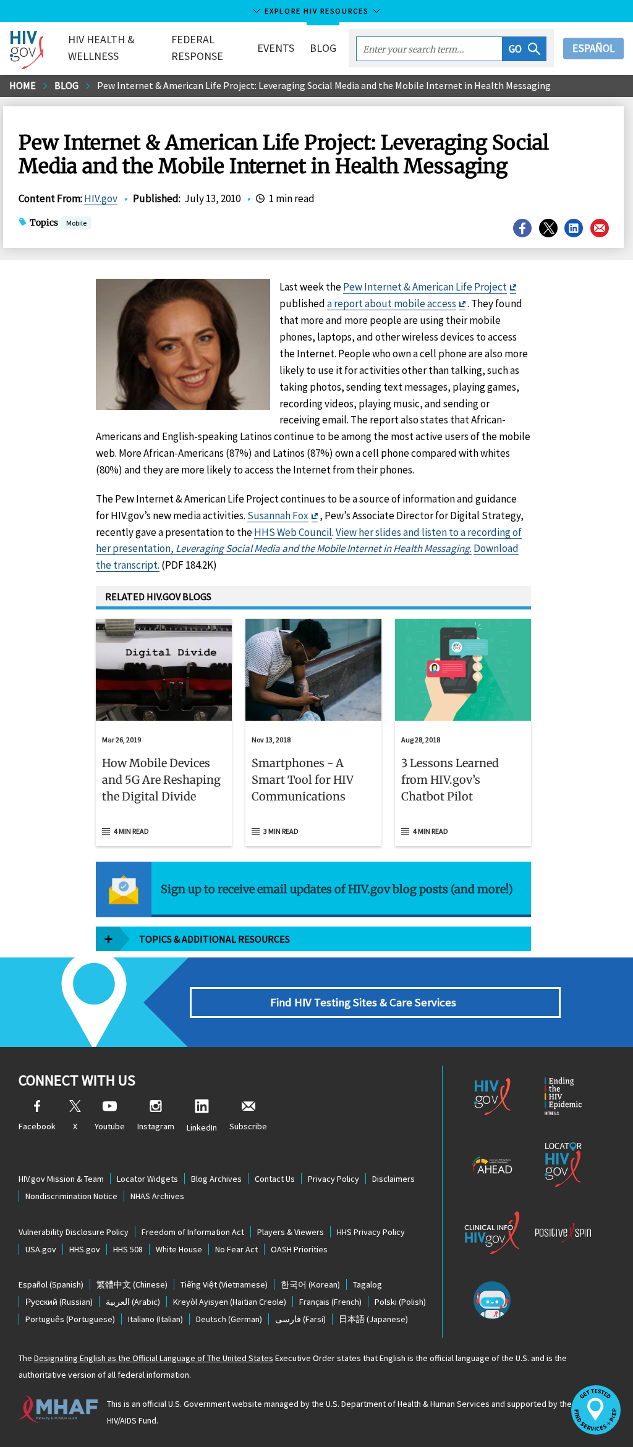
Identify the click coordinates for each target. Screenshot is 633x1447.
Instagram (155, 1126)
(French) (330, 1301)
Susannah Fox (277, 515)
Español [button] (593, 48)
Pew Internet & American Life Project (425, 287)
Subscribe (248, 1126)
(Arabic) (133, 1301)
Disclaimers (393, 1178)
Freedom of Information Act (193, 1231)
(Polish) (400, 1301)
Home (22, 85)
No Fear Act (236, 1249)
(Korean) (310, 1284)
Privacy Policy (333, 1178)
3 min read (281, 831)
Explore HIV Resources (316, 10)
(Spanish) (51, 1284)
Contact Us (275, 1178)
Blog (323, 48)
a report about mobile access (391, 303)
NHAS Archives (157, 1196)
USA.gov (40, 1249)
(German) (229, 1319)
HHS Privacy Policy (371, 1231)
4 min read (131, 831)
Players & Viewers (290, 1231)
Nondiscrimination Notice (71, 1196)
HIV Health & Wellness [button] (101, 47)
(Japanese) (373, 1319)
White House (179, 1249)
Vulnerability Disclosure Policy (74, 1231)
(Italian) (155, 1319)
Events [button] (275, 48)
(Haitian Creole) (229, 1301)
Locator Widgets (147, 1178)
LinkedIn (202, 1127)
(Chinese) (132, 1284)
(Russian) (59, 1301)
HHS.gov (84, 1249)
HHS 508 (128, 1249)
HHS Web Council (293, 532)
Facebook (37, 1126)
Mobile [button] (76, 222)
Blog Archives (216, 1178)
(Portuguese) (70, 1319)
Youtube (110, 1126)
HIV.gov (100, 198)
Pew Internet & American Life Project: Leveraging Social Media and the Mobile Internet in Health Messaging (324, 85)
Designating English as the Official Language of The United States (153, 1358)
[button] (524, 48)
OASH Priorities (299, 1249)
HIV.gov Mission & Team (61, 1178)
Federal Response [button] (197, 47)
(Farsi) (300, 1319)
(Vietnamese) (224, 1284)
